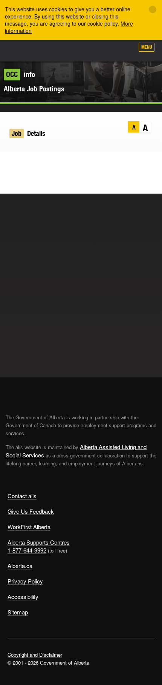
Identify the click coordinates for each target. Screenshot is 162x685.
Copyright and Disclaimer (35, 654)
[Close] (152, 9)
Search (125, 50)
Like (107, 49)
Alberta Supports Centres (39, 542)
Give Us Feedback (31, 511)
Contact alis (22, 496)
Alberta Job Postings (34, 89)
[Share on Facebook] (24, 163)
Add (88, 50)
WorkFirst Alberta (29, 527)
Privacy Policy (25, 581)
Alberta (20, 50)
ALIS (46, 50)
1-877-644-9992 (27, 550)
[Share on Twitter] (9, 163)
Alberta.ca (20, 566)
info (20, 74)
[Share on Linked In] (39, 163)
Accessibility (23, 596)
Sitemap (18, 612)
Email (53, 163)
